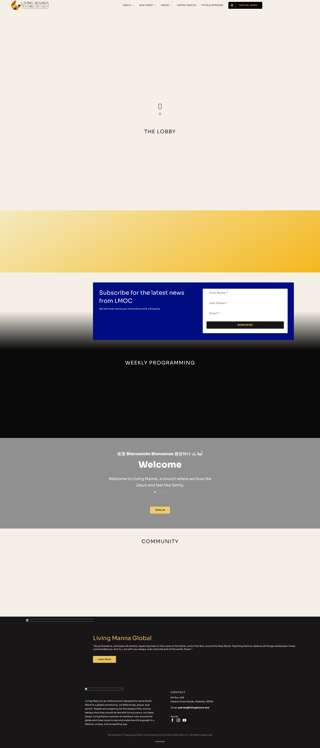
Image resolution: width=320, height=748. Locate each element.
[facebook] (172, 720)
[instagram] (178, 720)
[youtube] (184, 720)
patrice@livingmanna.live (193, 707)
